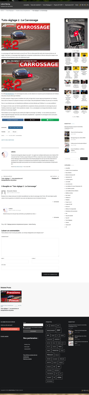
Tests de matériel (35, 5)
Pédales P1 (54, 177)
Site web (3, 264)
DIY (58, 330)
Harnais (62, 335)
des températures (9, 93)
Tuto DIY (67, 217)
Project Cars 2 (69, 202)
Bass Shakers (68, 172)
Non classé (68, 195)
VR (66, 227)
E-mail (34, 258)
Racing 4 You (27, 344)
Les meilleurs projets (70, 188)
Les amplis (68, 181)
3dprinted (53, 325)
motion (48, 343)
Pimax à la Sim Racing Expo (77, 132)
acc (9, 131)
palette (48, 346)
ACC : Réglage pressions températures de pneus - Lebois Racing (20, 224)
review (48, 358)
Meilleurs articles (69, 193)
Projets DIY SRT (58, 5)
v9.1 (61, 373)
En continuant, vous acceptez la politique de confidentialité (32, 328)
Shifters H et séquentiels (71, 208)
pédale (62, 350)
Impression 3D (69, 5)
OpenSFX (59, 343)
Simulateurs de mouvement (71, 211)
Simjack (55, 362)
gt (57, 335)
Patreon (54, 346)
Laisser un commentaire (50, 274)
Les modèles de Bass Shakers (72, 190)
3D (47, 325)
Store (76, 5)
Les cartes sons (69, 184)
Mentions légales (27, 359)
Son (66, 213)
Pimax (60, 346)
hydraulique (49, 339)
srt (59, 366)
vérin (59, 377)
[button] (78, 51)
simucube (49, 366)
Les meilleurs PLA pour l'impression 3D (74, 186)
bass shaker (51, 330)
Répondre (56, 201)
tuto (57, 373)
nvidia (54, 343)
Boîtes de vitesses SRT (70, 174)
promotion (55, 350)
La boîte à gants (69, 179)
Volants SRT (68, 224)
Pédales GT (68, 197)
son (54, 366)
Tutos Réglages (47, 5)
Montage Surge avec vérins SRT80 (78, 137)
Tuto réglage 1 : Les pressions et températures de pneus (11, 178)
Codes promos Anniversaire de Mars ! (79, 143)
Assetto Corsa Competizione (15, 127)
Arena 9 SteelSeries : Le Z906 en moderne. (77, 149)
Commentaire (5, 236)
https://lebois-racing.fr (18, 166)
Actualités (26, 5)
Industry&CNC (27, 349)
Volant (49, 377)
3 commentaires (19, 135)
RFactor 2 (68, 206)
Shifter (49, 362)
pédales (50, 355)
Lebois (2, 135)
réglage (14, 131)
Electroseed (26, 346)
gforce (53, 335)
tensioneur (56, 370)
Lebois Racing (5, 4)
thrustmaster (50, 373)
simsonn (61, 362)
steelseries (49, 370)
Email (24, 322)
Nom (2, 258)
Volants (67, 222)
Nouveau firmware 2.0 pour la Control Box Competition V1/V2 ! (74, 127)
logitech (57, 339)
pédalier (57, 355)
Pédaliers (68, 199)
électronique (49, 381)
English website (4, 336)
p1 (63, 343)
